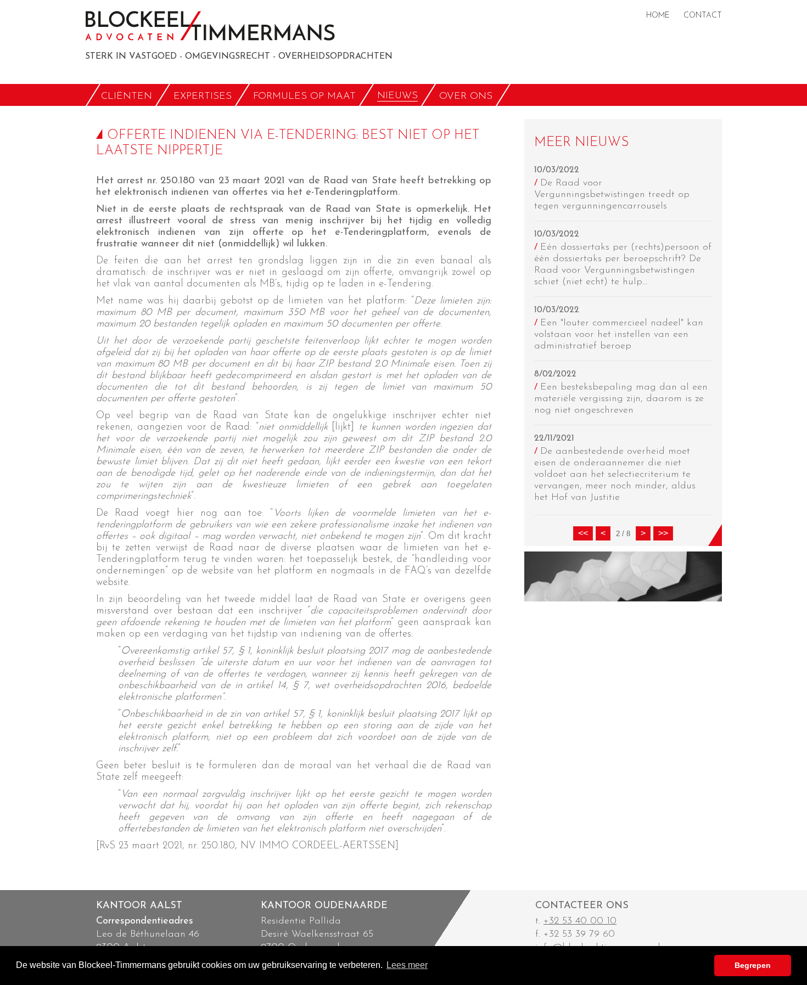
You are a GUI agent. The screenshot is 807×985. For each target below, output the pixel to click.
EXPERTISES (202, 96)
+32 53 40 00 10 (580, 921)
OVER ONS (465, 96)
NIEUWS (397, 96)
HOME (658, 16)
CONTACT (702, 16)
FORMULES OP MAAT (304, 96)
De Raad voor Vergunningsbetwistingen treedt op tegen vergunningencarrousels (612, 194)
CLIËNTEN (126, 96)
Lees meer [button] (407, 965)
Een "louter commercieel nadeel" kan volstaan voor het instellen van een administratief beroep (618, 334)
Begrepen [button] (753, 965)
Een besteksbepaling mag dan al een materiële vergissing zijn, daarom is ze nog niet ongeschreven (621, 398)
